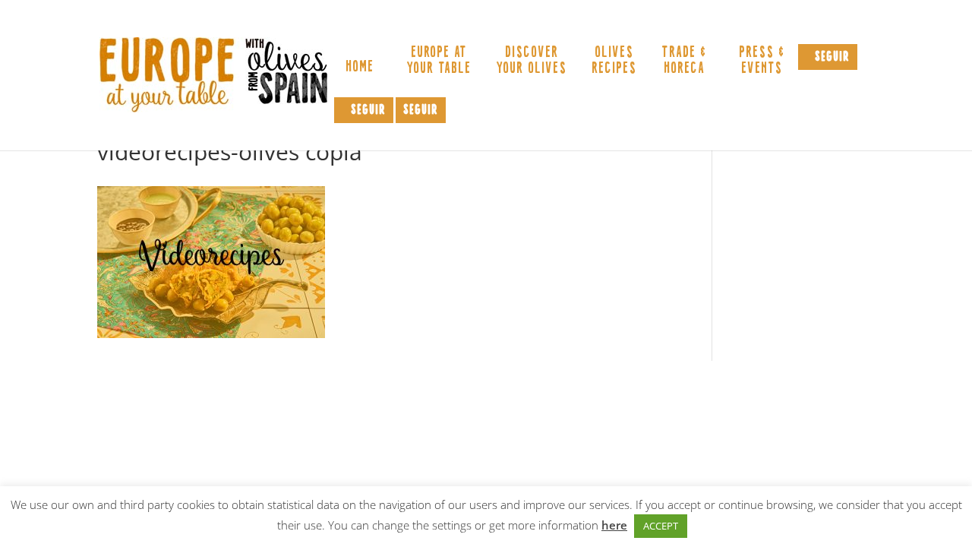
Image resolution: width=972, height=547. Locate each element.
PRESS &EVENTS (761, 61)
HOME (360, 69)
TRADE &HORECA (683, 61)
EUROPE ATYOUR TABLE (438, 61)
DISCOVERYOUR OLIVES (531, 61)
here (614, 525)
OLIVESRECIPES (614, 61)
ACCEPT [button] (660, 526)
